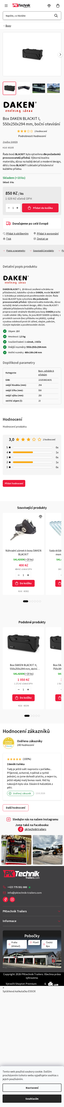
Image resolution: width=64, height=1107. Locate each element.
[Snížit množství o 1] (8, 208)
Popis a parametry (15, 250)
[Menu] (6, 5)
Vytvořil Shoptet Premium (21, 983)
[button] (60, 54)
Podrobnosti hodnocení (32, 136)
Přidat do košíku (43, 208)
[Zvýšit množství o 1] (17, 208)
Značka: (10, 141)
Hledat (56, 15)
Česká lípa (49, 944)
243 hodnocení (25, 745)
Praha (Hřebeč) (15, 944)
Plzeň (36, 942)
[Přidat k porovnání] (23, 528)
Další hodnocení (15, 807)
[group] (32, 54)
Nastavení (32, 1087)
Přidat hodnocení (14, 483)
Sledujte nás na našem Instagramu (35, 819)
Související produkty (43, 250)
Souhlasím (32, 1098)
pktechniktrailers (35, 829)
